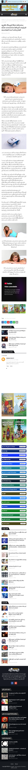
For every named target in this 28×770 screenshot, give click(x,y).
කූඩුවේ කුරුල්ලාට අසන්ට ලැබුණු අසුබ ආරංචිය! (17, 700)
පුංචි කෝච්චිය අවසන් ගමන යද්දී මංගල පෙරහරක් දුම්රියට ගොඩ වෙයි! (17, 620)
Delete (11, 366)
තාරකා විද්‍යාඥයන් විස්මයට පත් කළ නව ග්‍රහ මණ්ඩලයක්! (17, 338)
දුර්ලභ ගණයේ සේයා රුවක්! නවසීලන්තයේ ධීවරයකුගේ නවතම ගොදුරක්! (16, 595)
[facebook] (12, 683)
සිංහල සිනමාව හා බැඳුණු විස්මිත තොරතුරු (17, 559)
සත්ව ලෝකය (13, 502)
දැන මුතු (13, 451)
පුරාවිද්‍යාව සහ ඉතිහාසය (13, 485)
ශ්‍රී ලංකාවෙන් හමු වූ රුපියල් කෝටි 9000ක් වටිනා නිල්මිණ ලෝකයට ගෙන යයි (17, 718)
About (16, 764)
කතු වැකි (13, 455)
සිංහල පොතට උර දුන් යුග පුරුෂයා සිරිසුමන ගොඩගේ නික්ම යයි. (16, 613)
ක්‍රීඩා (13, 493)
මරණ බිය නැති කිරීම (13, 742)
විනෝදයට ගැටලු (13, 481)
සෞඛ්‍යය (13, 506)
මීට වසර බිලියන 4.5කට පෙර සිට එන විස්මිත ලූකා (17, 646)
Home (3, 19)
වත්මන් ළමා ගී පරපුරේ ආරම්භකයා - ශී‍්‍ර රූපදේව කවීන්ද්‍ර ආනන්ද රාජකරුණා (17, 539)
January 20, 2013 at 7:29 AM (12, 359)
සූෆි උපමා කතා (13, 519)
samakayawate (10, 358)
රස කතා (13, 476)
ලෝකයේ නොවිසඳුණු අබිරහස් (13, 489)
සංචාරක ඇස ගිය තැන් (13, 515)
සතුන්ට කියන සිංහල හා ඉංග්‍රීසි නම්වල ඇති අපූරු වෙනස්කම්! (17, 533)
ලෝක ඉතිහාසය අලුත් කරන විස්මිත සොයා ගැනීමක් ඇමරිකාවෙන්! (16, 653)
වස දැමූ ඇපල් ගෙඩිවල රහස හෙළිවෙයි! (17, 693)
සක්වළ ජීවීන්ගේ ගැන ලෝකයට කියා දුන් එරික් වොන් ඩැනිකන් (17, 607)
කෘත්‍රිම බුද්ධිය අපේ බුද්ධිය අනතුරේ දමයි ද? (17, 659)
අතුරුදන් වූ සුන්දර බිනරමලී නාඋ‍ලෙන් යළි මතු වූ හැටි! (17, 587)
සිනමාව (13, 510)
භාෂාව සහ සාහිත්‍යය (13, 463)
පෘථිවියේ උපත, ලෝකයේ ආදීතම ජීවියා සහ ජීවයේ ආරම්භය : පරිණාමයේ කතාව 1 (17, 547)
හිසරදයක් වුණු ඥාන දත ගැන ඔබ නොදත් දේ (17, 724)
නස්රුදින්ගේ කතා (13, 468)
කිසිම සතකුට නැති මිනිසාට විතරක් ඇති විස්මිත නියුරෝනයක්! (17, 344)
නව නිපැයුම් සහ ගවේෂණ (10, 19)
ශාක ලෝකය (13, 523)
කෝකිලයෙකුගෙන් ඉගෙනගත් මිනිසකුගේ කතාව (15, 707)
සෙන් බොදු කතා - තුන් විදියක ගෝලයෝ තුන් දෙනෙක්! (17, 755)
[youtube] (16, 683)
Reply (8, 366)
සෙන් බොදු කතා (13, 498)
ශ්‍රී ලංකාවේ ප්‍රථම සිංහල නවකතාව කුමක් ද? (17, 553)
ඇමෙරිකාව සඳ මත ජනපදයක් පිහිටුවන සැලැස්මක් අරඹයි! (17, 331)
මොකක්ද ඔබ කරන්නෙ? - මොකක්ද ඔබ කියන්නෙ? (17, 749)
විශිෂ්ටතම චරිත (13, 459)
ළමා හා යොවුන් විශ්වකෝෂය (13, 472)
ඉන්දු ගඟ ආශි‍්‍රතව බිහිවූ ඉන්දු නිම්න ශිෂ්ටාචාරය (16, 581)
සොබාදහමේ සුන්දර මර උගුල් (15, 566)
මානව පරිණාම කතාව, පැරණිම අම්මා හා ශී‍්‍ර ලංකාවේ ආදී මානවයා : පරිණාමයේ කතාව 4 (17, 574)
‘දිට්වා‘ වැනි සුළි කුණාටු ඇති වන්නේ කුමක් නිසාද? (16, 731)
